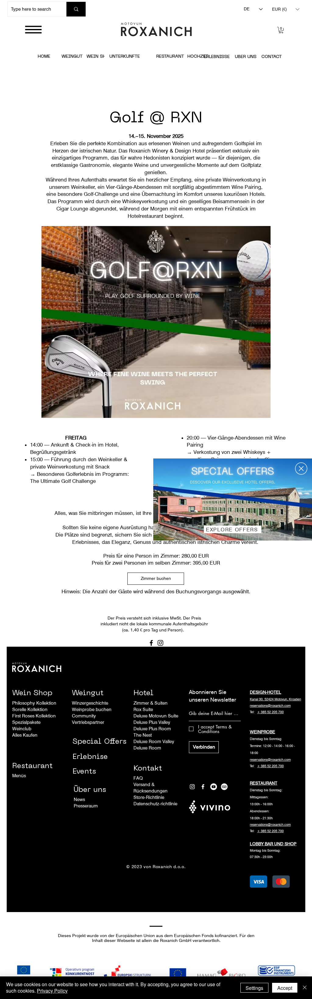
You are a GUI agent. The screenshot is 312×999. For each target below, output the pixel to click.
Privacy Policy (52, 990)
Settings (254, 987)
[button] (301, 468)
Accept (284, 987)
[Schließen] (304, 987)
